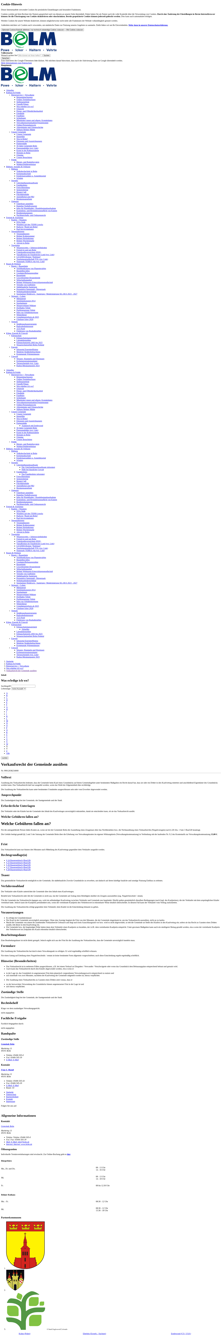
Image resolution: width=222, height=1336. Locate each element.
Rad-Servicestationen (25, 229)
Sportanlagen (21, 303)
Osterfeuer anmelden (24, 204)
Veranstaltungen (17, 231)
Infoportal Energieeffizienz (27, 349)
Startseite (9, 661)
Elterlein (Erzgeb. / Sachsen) (94, 1334)
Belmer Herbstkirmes (25, 238)
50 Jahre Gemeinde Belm (26, 146)
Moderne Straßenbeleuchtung (28, 352)
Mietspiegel (21, 298)
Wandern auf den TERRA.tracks (29, 224)
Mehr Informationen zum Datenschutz (16, 63)
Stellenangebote (22, 102)
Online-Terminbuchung (25, 99)
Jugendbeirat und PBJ (25, 197)
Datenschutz (11, 1094)
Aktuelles (10, 90)
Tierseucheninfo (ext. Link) (27, 363)
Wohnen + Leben (18, 296)
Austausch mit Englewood (32, 426)
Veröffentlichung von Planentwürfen (31, 268)
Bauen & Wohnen (13, 264)
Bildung (14, 169)
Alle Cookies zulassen (74, 30)
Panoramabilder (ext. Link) (27, 148)
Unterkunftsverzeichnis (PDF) (28, 252)
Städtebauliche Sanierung (26, 287)
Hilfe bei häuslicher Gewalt (33, 469)
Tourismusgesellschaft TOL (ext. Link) (32, 259)
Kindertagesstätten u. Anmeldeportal (31, 176)
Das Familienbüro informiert (33, 474)
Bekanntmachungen (24, 97)
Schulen (19, 178)
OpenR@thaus (22, 104)
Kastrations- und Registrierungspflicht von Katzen (36, 211)
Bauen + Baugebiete (19, 266)
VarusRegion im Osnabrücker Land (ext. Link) (35, 255)
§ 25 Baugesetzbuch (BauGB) (18, 863)
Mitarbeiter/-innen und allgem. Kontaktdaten (34, 120)
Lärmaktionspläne (23, 340)
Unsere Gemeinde (18, 132)
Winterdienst (21, 315)
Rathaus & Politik (13, 93)
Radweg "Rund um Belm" (27, 227)
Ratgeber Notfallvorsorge (26, 206)
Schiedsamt (21, 118)
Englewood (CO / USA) (181, 1334)
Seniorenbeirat (22, 190)
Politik (14, 160)
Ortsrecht (20, 109)
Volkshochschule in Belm (26, 171)
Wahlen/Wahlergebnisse (26, 164)
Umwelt (14, 356)
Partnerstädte (21, 143)
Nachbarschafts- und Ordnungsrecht (31, 215)
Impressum (10, 1101)
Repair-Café (21, 192)
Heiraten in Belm (23, 153)
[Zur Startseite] (29, 50)
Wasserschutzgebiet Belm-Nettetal (30, 345)
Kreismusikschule (23, 174)
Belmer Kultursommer (25, 236)
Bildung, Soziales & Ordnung (18, 167)
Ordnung (15, 201)
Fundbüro (20, 116)
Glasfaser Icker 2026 (24, 319)
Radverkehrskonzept (24, 326)
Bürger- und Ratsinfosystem (27, 162)
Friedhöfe (20, 113)
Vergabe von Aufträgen (25, 285)
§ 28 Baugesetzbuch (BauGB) (18, 870)
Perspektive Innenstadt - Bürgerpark (31, 289)
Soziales (14, 180)
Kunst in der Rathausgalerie (27, 150)
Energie (14, 347)
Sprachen (5, 58)
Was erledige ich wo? (25, 106)
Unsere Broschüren (24, 157)
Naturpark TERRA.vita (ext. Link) (30, 261)
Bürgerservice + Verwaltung (22, 95)
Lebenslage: (6, 689)
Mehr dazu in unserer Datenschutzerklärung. (148, 25)
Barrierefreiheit (12, 1097)
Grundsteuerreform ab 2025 (27, 317)
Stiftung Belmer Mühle (25, 130)
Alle (8, 753)
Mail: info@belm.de (17, 1142)
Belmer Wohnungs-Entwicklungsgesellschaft (34, 282)
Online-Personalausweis (26, 125)
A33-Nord (20, 329)
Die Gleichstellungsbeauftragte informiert (38, 467)
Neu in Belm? (22, 139)
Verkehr (14, 322)
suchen (4, 758)
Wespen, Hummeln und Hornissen (30, 359)
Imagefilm (20, 137)
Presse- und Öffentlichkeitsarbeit (29, 111)
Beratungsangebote (24, 199)
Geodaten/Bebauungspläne (27, 273)
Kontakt (9, 1099)
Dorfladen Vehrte (23, 308)
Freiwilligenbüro (23, 187)
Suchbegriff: (6, 686)
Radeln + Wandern (19, 220)
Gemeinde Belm (7, 1126)
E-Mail (12, 1060)
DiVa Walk (20, 222)
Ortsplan (19, 155)
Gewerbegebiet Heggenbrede (28, 278)
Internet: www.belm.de (19, 1144)
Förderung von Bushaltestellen (28, 331)
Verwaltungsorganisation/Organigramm (32, 123)
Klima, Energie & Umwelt (17, 333)
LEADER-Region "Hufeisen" (28, 257)
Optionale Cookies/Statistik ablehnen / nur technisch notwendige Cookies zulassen (33, 30)
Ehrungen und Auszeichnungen (29, 141)
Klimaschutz (16, 336)
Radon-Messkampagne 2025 (28, 366)
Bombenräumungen (24, 213)
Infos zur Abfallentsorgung (27, 312)
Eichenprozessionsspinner (26, 361)
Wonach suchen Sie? (9, 55)
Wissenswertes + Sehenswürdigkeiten (31, 248)
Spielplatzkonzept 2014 (25, 301)
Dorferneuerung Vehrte (25, 310)
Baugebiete (21, 275)
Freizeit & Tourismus (14, 217)
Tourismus (15, 245)
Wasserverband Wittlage (26, 305)
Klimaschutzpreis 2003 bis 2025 (29, 342)
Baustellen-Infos (23, 271)
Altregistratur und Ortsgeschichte (29, 127)
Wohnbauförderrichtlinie (26, 292)
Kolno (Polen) (24, 1334)
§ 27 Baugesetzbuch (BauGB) (18, 867)
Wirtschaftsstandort (24, 280)
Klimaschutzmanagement (26, 338)
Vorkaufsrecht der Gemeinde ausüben (21, 671)
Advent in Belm (22, 243)
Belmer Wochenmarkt (25, 241)
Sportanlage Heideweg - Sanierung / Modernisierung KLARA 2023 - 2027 (46, 294)
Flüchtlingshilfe (22, 194)
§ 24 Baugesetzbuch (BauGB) (18, 860)
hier (69, 1154)
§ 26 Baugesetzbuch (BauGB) (18, 865)
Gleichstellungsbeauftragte (27, 183)
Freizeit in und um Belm (26, 250)
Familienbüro (21, 185)
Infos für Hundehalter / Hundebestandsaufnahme (36, 208)
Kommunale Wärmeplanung (27, 354)
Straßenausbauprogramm (26, 324)
